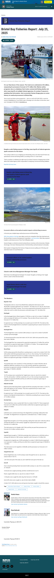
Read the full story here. (10, 164)
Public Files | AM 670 (24, 562)
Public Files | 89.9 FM (35, 559)
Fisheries (3, 15)
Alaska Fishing (27, 486)
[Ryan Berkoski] (7, 512)
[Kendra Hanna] (7, 496)
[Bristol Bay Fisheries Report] (5, 21)
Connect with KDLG (24, 559)
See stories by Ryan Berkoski (19, 517)
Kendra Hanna (6, 36)
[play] (4, 6)
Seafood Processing (22, 489)
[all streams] (52, 6)
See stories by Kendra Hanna (19, 504)
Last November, (35, 238)
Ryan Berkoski (12, 36)
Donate (49, 2)
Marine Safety (36, 486)
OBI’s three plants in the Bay (11, 236)
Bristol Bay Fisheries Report (20, 21)
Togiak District (11, 489)
